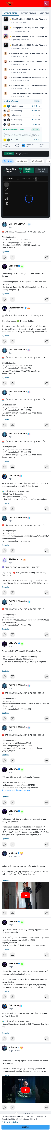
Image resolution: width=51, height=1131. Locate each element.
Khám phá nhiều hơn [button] (10, 1122)
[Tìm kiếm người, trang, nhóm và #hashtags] (46, 3)
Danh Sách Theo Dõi (41, 170)
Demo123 (14, 140)
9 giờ (10, 730)
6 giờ (10, 604)
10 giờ (11, 925)
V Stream (13, 853)
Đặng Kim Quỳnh (17, 124)
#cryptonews (21, 790)
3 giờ (10, 395)
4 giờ (10, 437)
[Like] (25, 258)
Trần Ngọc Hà (16, 115)
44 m (10, 269)
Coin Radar (14, 475)
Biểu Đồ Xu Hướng (28, 170)
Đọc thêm (5, 252)
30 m (10, 227)
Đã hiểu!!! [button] (25, 1127)
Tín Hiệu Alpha (15, 559)
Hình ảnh (38, 161)
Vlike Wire (13, 266)
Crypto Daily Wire (17, 308)
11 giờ (11, 1051)
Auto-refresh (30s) (30, 145)
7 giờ (10, 688)
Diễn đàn (17, 145)
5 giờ (10, 521)
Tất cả (9, 161)
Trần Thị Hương (17, 106)
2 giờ (10, 353)
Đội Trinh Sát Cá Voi (18, 224)
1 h (10, 311)
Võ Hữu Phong (16, 111)
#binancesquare (8, 790)
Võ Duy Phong (16, 120)
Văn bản (23, 161)
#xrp (28, 790)
